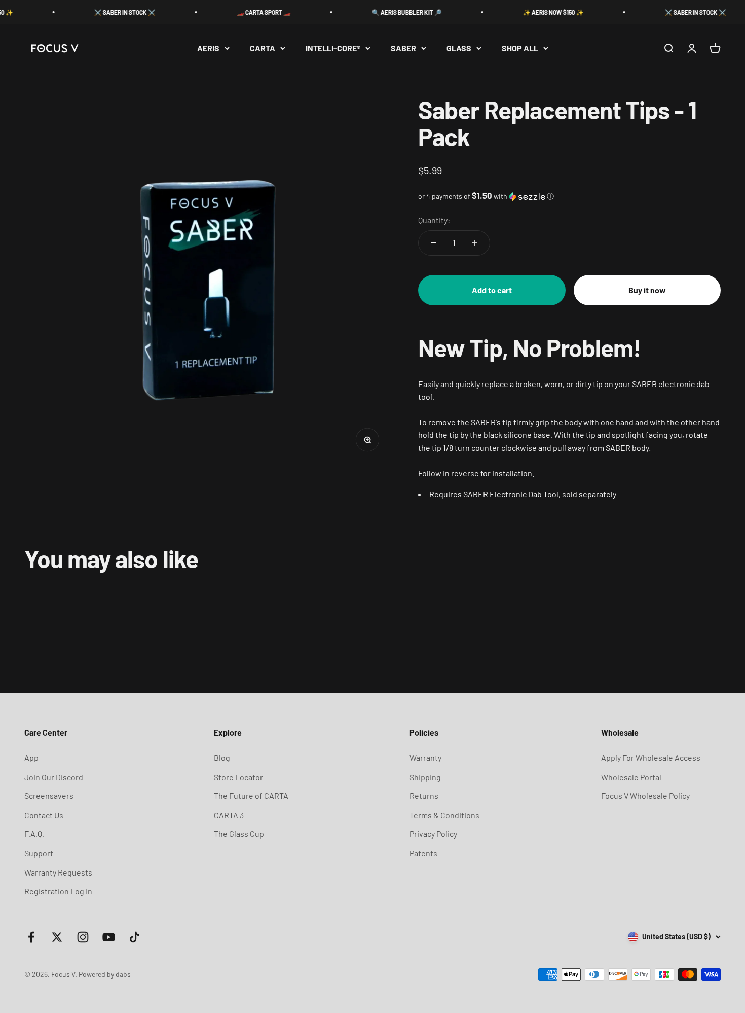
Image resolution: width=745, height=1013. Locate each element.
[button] (569, 196)
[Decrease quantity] (433, 243)
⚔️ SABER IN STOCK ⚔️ (107, 12)
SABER (403, 48)
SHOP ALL (520, 48)
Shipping (425, 777)
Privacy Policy (433, 834)
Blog (222, 757)
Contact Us (43, 815)
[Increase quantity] (475, 243)
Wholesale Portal (631, 777)
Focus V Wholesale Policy (645, 795)
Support (38, 853)
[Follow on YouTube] (109, 937)
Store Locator (238, 777)
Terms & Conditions (444, 815)
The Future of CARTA (251, 795)
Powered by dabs (105, 974)
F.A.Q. (34, 834)
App (31, 757)
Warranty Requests (58, 872)
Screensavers (48, 795)
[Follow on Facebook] (31, 937)
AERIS (208, 48)
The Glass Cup (239, 834)
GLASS (458, 48)
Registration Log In (58, 891)
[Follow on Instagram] (83, 937)
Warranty (425, 757)
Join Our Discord (53, 777)
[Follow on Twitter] (57, 937)
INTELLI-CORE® (333, 48)
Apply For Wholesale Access (650, 757)
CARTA (262, 48)
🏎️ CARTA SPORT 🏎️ (246, 12)
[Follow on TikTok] (134, 937)
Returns (423, 795)
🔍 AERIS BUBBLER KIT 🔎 (389, 12)
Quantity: (434, 220)
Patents (423, 853)
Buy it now (647, 290)
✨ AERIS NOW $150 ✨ (535, 12)
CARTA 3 (229, 815)
